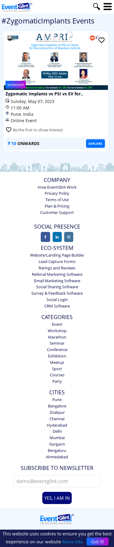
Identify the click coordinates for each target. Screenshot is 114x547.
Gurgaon (57, 444)
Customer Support (57, 212)
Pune (57, 399)
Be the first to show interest (38, 130)
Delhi (57, 431)
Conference (57, 349)
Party (57, 381)
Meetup (57, 362)
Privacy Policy (57, 193)
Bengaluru (57, 450)
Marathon (57, 337)
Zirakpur (57, 412)
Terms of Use (57, 199)
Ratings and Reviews (57, 268)
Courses (57, 375)
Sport (57, 368)
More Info (72, 541)
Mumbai (57, 437)
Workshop (57, 330)
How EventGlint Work (57, 187)
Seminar (57, 343)
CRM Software (57, 306)
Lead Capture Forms (57, 261)
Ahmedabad (57, 457)
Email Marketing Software (57, 280)
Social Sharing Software (57, 286)
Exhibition (57, 356)
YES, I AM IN (57, 498)
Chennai (57, 418)
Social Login (57, 299)
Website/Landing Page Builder (57, 255)
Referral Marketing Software (57, 274)
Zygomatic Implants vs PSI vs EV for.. (44, 94)
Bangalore (57, 406)
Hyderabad (57, 425)
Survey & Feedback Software (57, 293)
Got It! (97, 541)
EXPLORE (95, 143)
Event (57, 324)
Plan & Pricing (57, 206)
